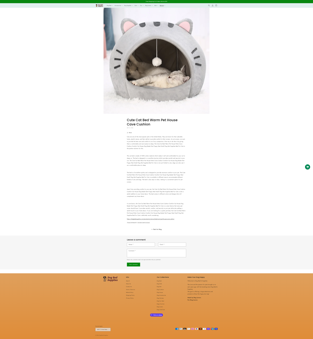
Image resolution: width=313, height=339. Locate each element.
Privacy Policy (130, 298)
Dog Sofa (159, 284)
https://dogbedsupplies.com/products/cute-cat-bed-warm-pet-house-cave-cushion (150, 219)
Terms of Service (130, 289)
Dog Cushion (160, 289)
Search (128, 281)
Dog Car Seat (160, 301)
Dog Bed (159, 281)
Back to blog (157, 229)
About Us (128, 284)
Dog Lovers (160, 307)
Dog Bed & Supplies (103, 335)
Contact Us (129, 286)
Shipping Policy (130, 295)
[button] (110, 5)
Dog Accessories (161, 295)
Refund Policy (129, 292)
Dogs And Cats (161, 309)
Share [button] (130, 132)
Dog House (160, 292)
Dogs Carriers (160, 304)
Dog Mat (159, 286)
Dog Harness (160, 298)
